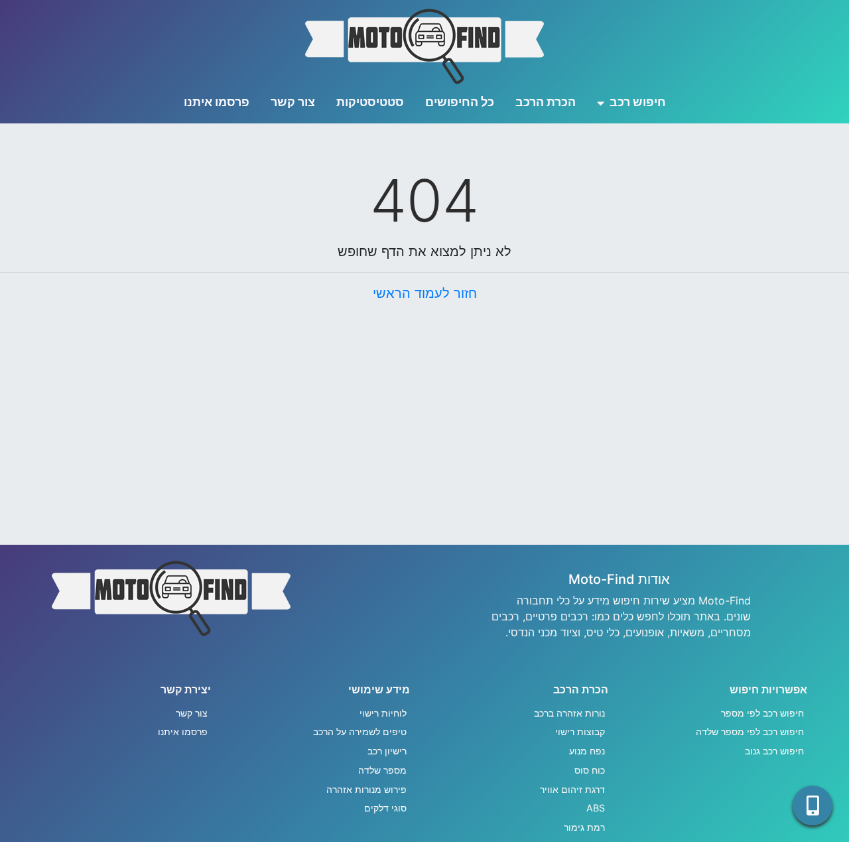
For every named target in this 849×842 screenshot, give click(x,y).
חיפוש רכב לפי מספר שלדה (750, 731)
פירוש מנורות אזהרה (366, 789)
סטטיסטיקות (370, 102)
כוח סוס (589, 770)
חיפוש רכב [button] (636, 102)
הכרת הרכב (545, 102)
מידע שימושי (379, 689)
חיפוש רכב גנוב (774, 750)
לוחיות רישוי (383, 713)
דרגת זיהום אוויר (572, 789)
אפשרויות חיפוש (768, 689)
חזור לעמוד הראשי (425, 293)
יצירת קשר (186, 689)
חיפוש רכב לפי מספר (762, 713)
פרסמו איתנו (216, 102)
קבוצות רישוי (580, 731)
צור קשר (293, 102)
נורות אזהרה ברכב (569, 713)
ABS (595, 807)
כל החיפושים (459, 102)
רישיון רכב (387, 750)
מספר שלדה (382, 770)
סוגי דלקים (385, 807)
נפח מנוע (587, 750)
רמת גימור (584, 827)
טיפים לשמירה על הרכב (360, 731)
